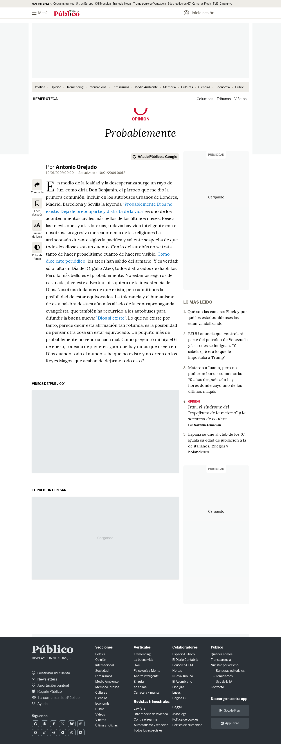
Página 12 (179, 698)
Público (53, 650)
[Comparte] (37, 184)
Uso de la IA (224, 681)
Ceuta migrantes (63, 3)
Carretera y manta (146, 692)
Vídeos (100, 714)
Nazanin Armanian (207, 425)
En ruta (139, 681)
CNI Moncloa (103, 3)
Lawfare (139, 708)
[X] (62, 723)
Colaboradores (185, 647)
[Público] (66, 13)
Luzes (176, 692)
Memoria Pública (107, 687)
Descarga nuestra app (229, 699)
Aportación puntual (53, 685)
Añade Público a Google (157, 157)
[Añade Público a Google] (35, 723)
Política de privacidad (187, 725)
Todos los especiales (148, 730)
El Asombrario (182, 681)
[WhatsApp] (71, 732)
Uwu (137, 665)
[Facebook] (53, 723)
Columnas (205, 99)
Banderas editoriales (230, 670)
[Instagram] (81, 723)
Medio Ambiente (146, 87)
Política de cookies (185, 719)
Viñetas (240, 99)
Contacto (217, 687)
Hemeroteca (45, 99)
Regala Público (49, 691)
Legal (177, 707)
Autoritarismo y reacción (151, 725)
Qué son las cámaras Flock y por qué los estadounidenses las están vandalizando (217, 317)
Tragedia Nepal (122, 3)
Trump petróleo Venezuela (149, 3)
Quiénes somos (221, 654)
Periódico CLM (182, 665)
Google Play (232, 710)
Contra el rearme (145, 719)
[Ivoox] (81, 732)
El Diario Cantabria (185, 659)
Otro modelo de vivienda (151, 714)
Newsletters (47, 679)
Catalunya (226, 3)
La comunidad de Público (59, 698)
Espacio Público (183, 654)
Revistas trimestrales (151, 702)
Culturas (187, 87)
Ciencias (204, 87)
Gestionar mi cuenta (53, 673)
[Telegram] (53, 732)
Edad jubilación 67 (179, 3)
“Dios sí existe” (111, 318)
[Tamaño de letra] (37, 225)
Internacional (98, 87)
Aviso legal (179, 714)
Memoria (169, 87)
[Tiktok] (44, 732)
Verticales (142, 647)
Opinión (55, 87)
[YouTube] (35, 732)
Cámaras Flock (201, 3)
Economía (223, 87)
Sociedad (101, 670)
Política (40, 87)
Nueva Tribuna (182, 676)
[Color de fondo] (37, 247)
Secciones (104, 647)
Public (239, 87)
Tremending (75, 87)
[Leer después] (37, 203)
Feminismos (120, 87)
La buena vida (143, 659)
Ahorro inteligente (146, 676)
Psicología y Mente (147, 670)
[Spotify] (62, 732)
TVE (215, 3)
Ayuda (42, 704)
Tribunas (224, 99)
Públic (99, 709)
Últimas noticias (106, 725)
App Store (232, 723)
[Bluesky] (71, 723)
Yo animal (140, 687)
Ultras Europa (84, 3)
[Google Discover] (44, 723)
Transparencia (221, 659)
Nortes (177, 670)
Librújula (178, 687)
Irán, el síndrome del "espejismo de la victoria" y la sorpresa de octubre (217, 412)
